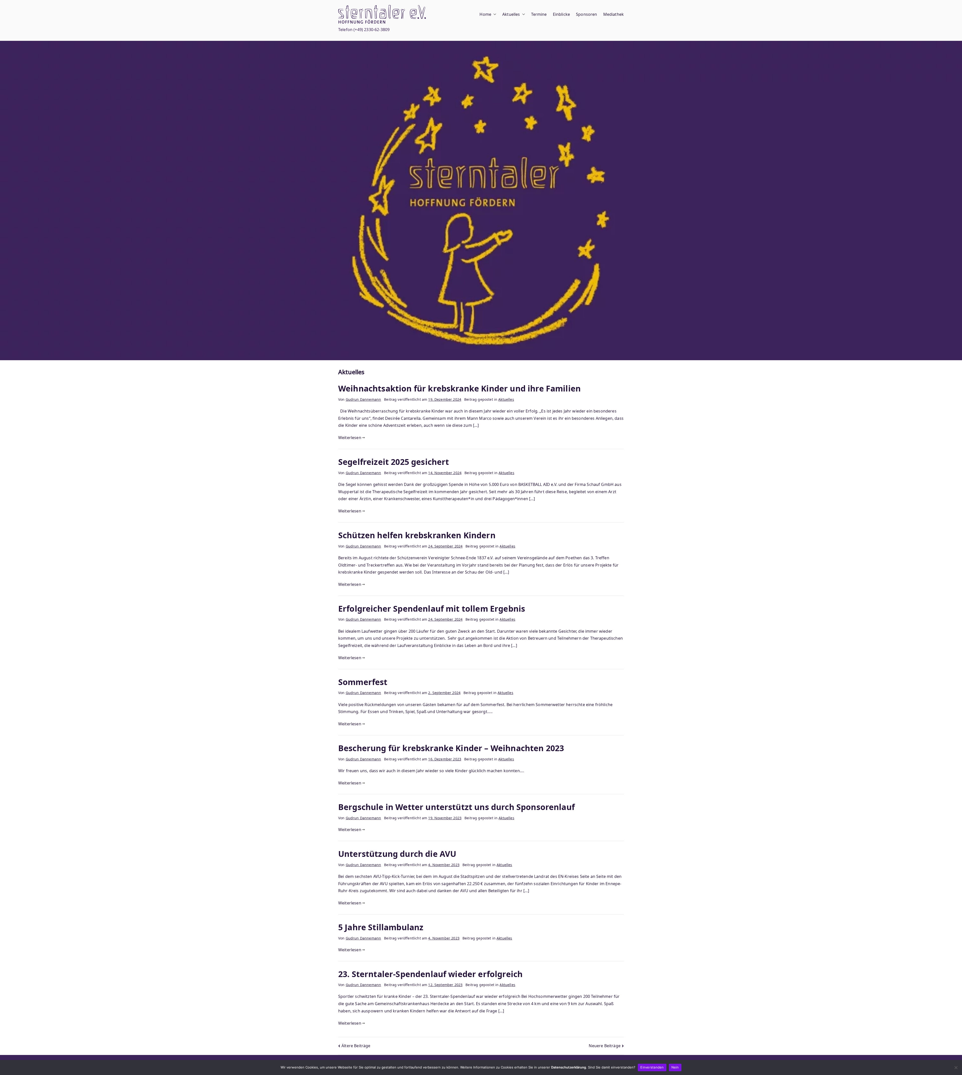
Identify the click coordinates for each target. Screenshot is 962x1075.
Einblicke (561, 14)
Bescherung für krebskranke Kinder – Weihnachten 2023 (451, 748)
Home (485, 14)
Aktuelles (511, 14)
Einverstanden (652, 1067)
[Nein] (955, 1067)
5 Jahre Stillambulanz (380, 927)
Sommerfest (363, 682)
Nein (675, 1067)
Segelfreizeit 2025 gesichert (393, 461)
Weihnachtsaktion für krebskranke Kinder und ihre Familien (459, 388)
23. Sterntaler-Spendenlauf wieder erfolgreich (430, 974)
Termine (539, 14)
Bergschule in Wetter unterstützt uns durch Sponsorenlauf (456, 806)
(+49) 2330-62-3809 (371, 29)
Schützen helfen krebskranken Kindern (417, 535)
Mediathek (613, 14)
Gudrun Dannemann (363, 399)
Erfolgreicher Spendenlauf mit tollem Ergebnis (431, 608)
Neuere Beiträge (604, 1045)
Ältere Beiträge (355, 1045)
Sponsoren (586, 14)
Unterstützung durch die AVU (397, 853)
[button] (493, 14)
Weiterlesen (349, 437)
